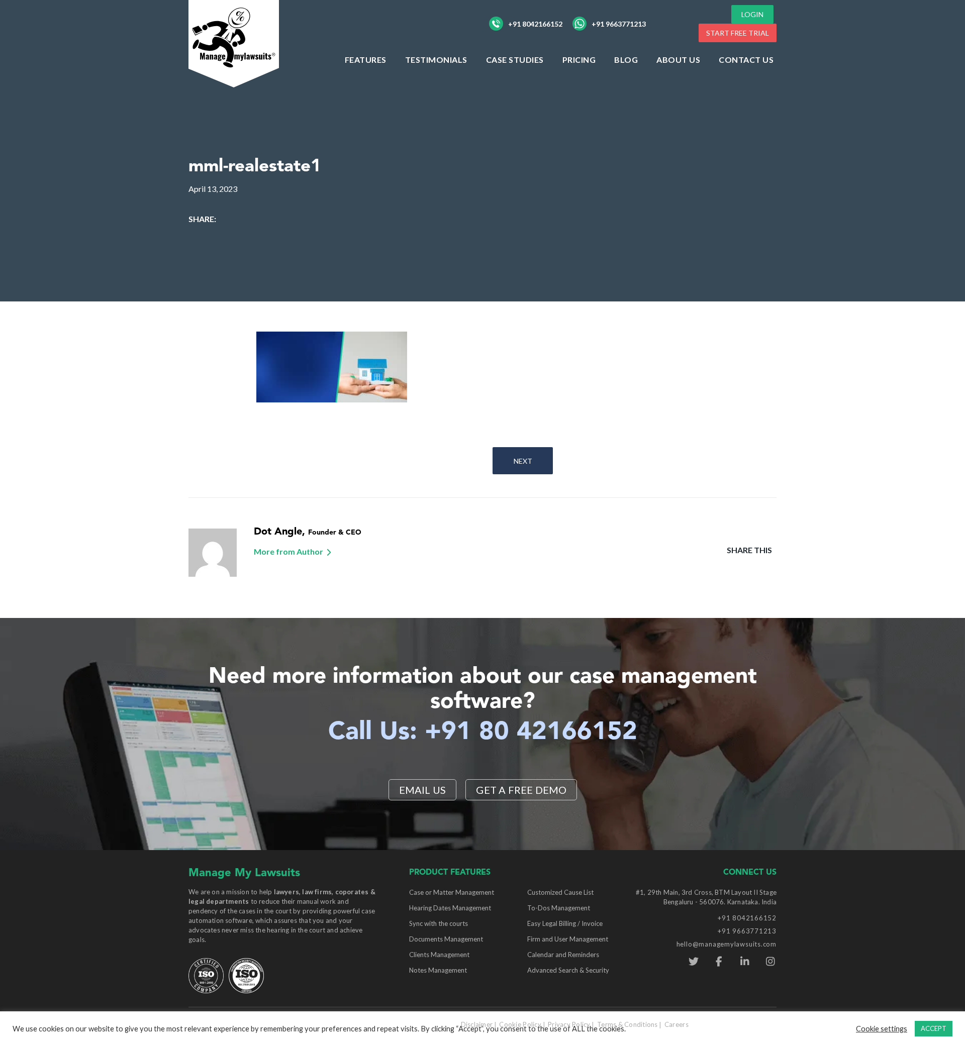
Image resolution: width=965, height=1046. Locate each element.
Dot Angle (278, 532)
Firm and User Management (567, 939)
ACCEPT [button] (933, 1028)
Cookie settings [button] (881, 1028)
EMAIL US (422, 790)
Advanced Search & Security (568, 970)
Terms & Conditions (627, 1024)
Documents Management (446, 939)
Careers (676, 1024)
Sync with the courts (438, 923)
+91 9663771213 (619, 24)
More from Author (288, 551)
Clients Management (439, 955)
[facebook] (719, 961)
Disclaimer (477, 1024)
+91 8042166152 (535, 24)
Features (366, 59)
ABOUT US (678, 59)
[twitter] (693, 961)
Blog (626, 59)
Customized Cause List (560, 892)
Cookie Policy (520, 1024)
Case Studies (515, 59)
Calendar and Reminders (563, 955)
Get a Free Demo (521, 790)
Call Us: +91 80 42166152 (482, 732)
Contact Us (746, 59)
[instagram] (770, 961)
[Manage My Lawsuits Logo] (233, 42)
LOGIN (752, 14)
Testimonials (436, 59)
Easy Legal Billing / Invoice (565, 923)
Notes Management (438, 970)
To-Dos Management (558, 908)
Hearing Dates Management (450, 908)
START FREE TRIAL (737, 33)
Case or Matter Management (451, 892)
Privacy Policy (569, 1024)
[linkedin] (744, 961)
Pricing (579, 59)
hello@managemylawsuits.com (727, 944)
